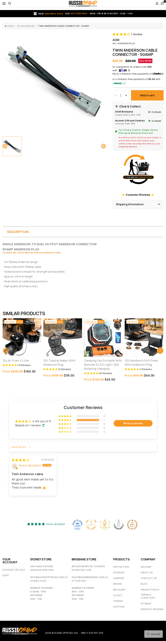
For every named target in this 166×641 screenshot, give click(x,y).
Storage (118, 572)
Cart (5, 575)
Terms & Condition (147, 596)
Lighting (119, 606)
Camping (118, 578)
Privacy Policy (150, 589)
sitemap (146, 603)
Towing (118, 600)
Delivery (146, 566)
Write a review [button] (133, 423)
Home (10, 26)
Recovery (119, 589)
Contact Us (149, 578)
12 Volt (117, 595)
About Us (147, 572)
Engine (117, 583)
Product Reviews (152, 609)
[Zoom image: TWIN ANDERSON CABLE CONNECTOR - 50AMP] (54, 81)
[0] (162, 3)
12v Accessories (26, 26)
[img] (20, 460)
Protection (121, 566)
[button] (5, 146)
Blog (144, 583)
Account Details (13, 569)
